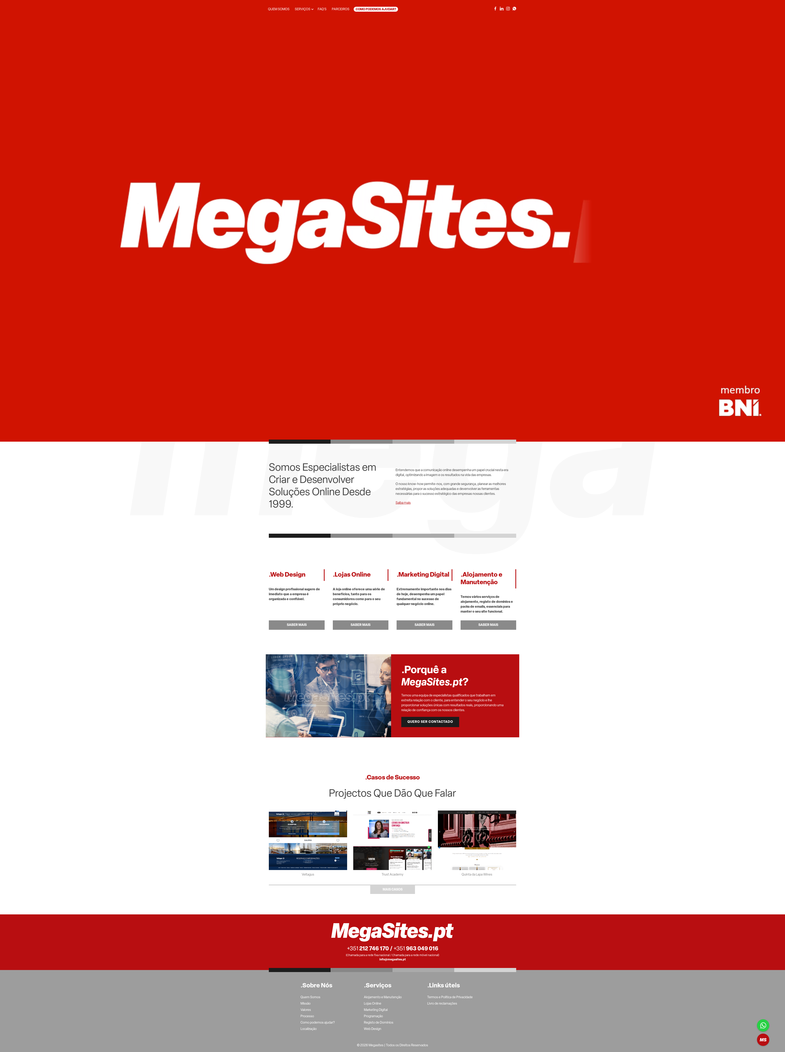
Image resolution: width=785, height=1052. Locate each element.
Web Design (372, 1029)
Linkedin (502, 8)
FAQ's (322, 9)
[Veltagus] (308, 840)
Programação (373, 1016)
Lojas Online (372, 1003)
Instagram (508, 8)
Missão (306, 1003)
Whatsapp (763, 1025)
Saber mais (297, 625)
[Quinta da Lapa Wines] (477, 840)
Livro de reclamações (442, 1003)
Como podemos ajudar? (376, 9)
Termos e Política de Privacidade (450, 997)
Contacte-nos (763, 1040)
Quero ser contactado (430, 722)
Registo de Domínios (378, 1022)
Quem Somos (310, 997)
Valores (306, 1010)
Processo (307, 1016)
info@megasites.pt (392, 959)
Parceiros (340, 9)
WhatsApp (514, 8)
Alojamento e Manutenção (383, 997)
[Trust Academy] (392, 840)
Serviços (302, 9)
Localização (309, 1029)
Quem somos (278, 9)
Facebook (495, 8)
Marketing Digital (376, 1010)
